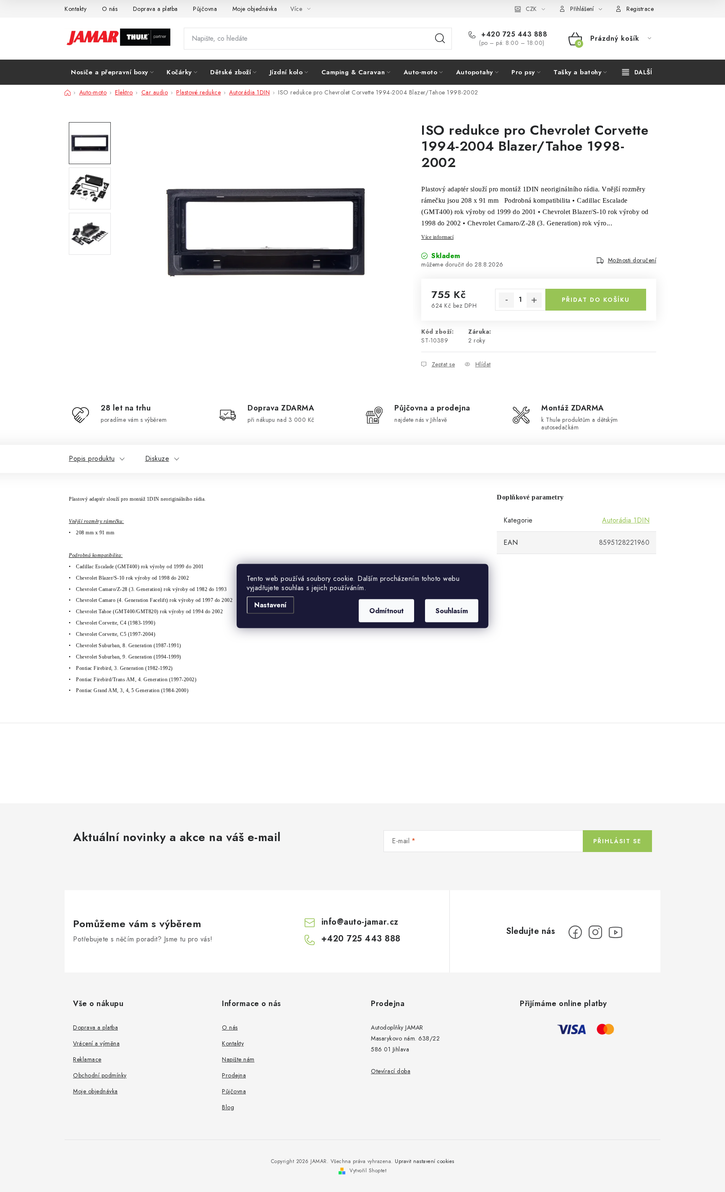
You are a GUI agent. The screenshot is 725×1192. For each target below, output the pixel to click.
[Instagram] (595, 932)
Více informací (437, 237)
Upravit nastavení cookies (424, 1161)
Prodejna (234, 1075)
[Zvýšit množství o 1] (534, 300)
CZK (531, 9)
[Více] (637, 72)
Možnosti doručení (632, 260)
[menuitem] (112, 72)
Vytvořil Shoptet (367, 1170)
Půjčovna (205, 9)
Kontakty (75, 9)
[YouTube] (615, 932)
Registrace (640, 9)
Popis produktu (92, 458)
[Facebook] (575, 932)
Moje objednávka (254, 9)
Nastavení (270, 605)
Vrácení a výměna (96, 1043)
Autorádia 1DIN (625, 520)
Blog (228, 1107)
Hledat (440, 39)
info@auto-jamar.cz (360, 922)
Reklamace (87, 1059)
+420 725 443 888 (513, 34)
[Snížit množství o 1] (506, 300)
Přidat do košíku (596, 299)
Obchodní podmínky (100, 1075)
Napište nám (238, 1059)
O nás (110, 9)
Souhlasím (452, 611)
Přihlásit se (617, 841)
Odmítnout (386, 611)
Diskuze (157, 458)
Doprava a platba (155, 9)
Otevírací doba (390, 1071)
